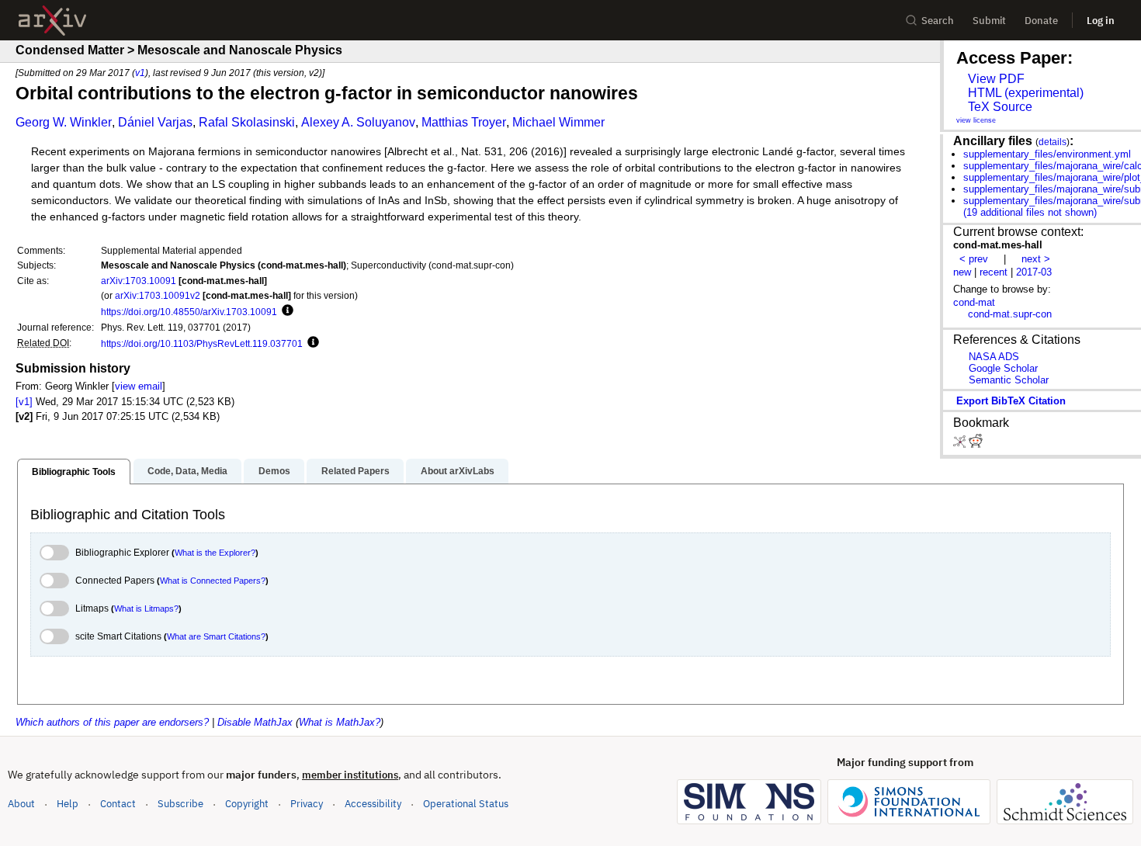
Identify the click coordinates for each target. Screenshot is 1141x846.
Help (67, 803)
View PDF (996, 78)
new (962, 272)
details (1052, 142)
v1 (140, 73)
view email (138, 386)
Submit (989, 20)
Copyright (247, 803)
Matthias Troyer (463, 122)
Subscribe (180, 803)
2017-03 (1034, 272)
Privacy (306, 803)
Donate (1041, 20)
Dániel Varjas (155, 122)
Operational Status (465, 803)
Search (937, 20)
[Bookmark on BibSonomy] (961, 444)
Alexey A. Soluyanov (358, 122)
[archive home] (52, 20)
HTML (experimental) (1026, 92)
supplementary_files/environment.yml (1047, 154)
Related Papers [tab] (355, 471)
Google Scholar (1003, 368)
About (21, 803)
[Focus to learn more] (285, 311)
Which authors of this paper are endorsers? (112, 722)
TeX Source (1000, 106)
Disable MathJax (255, 722)
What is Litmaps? (146, 608)
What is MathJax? (339, 722)
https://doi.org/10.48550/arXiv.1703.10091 (189, 312)
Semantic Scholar (1009, 380)
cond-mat (974, 302)
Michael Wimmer (558, 122)
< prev (973, 259)
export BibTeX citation (1011, 401)
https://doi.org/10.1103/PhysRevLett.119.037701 (202, 343)
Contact (118, 803)
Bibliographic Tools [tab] (74, 471)
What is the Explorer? (215, 552)
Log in (1101, 20)
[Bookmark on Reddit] (976, 444)
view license (976, 120)
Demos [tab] (274, 471)
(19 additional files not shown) (1030, 212)
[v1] (24, 401)
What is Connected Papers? (212, 580)
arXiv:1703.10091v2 (157, 295)
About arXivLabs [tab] (457, 471)
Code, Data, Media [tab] (187, 471)
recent (993, 272)
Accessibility (373, 803)
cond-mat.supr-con (1010, 314)
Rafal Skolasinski (247, 122)
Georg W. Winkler (64, 122)
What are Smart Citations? (216, 636)
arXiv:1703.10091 (138, 281)
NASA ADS (994, 356)
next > (1035, 259)
